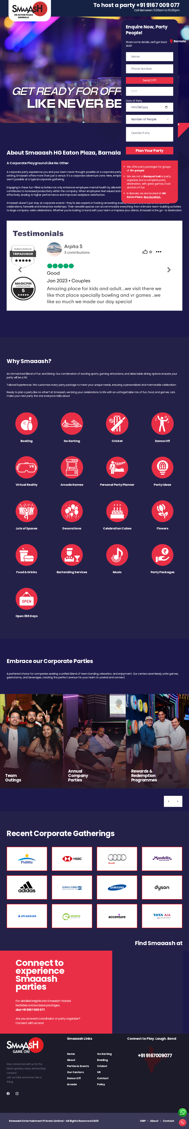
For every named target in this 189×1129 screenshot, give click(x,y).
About (71, 1060)
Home (71, 1054)
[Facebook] (8, 1093)
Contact (102, 1078)
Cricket (102, 1066)
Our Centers (75, 1072)
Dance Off (74, 1078)
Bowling (102, 1060)
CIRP (143, 1121)
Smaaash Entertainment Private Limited (36, 1121)
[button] (168, 801)
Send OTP (149, 80)
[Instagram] (17, 1093)
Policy (101, 1084)
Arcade (72, 1084)
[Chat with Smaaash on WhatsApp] (182, 1112)
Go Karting (104, 1054)
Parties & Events (78, 1066)
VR (98, 1072)
